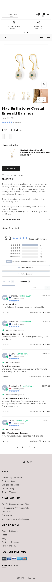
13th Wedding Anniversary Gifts (15, 508)
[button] (44, 312)
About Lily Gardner (10, 531)
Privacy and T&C (9, 546)
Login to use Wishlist (13, 175)
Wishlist (39, 14)
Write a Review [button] (27, 268)
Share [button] (7, 312)
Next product (48, 37)
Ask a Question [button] (27, 274)
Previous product (42, 37)
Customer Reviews (10, 542)
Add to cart (10, 169)
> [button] (34, 447)
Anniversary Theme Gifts (12, 477)
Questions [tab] (23, 282)
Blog (4, 538)
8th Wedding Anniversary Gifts (15, 504)
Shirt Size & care (9, 481)
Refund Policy (8, 488)
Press (4, 535)
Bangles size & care (10, 485)
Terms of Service (9, 492)
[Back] (4, 37)
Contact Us (7, 515)
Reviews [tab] (6, 282)
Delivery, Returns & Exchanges (15, 519)
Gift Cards (6, 511)
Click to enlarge (44, 84)
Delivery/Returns (11, 220)
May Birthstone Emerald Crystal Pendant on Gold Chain (35, 151)
